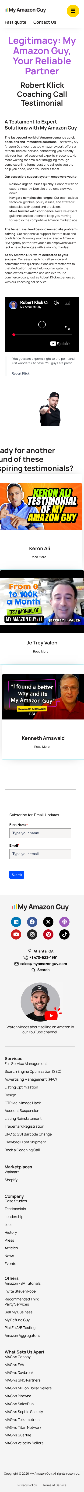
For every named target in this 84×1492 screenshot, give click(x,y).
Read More (38, 557)
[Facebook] (32, 922)
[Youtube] (16, 934)
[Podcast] (64, 922)
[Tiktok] (64, 934)
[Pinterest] (48, 934)
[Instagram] (32, 934)
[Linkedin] (16, 922)
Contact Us (44, 22)
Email (14, 845)
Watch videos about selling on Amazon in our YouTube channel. (40, 1029)
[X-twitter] (48, 922)
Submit (17, 875)
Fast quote (15, 22)
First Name (18, 824)
